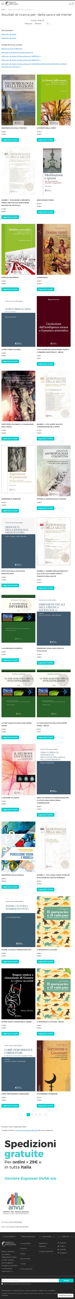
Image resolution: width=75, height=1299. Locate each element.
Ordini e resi (42, 1290)
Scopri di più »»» (7, 1271)
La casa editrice (25, 1243)
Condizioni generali (46, 1251)
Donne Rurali (42, 277)
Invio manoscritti (26, 1269)
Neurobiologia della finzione (13, 128)
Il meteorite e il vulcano (47, 950)
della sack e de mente (8, 34)
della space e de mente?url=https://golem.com (17, 52)
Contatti (23, 1264)
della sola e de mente (8, 38)
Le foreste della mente (46, 128)
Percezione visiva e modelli (12, 875)
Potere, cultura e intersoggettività (16, 950)
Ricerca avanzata (32, 1290)
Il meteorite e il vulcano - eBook (50, 1022)
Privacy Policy (27, 1284)
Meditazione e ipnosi (45, 200)
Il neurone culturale (10, 798)
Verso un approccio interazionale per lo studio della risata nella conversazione (53, 800)
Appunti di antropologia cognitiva (51, 499)
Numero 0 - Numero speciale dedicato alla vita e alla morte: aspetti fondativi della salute (52, 573)
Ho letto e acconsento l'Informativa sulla (17, 1284)
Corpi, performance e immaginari (15, 1094)
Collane (22, 1254)
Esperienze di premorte (11, 499)
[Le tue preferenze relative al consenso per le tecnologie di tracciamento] (65, 1295)
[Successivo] (45, 1114)
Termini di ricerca (18, 1290)
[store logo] (11, 3)
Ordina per (28, 23)
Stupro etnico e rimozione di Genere (16, 1022)
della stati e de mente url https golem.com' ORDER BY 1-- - (21, 56)
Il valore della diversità (11, 648)
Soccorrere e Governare (47, 1094)
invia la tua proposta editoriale (27, 1130)
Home (3, 10)
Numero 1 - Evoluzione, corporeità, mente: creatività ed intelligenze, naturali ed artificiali (15, 202)
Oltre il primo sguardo (11, 349)
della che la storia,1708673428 (11, 49)
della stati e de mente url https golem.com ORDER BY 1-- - (21, 60)
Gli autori (23, 1248)
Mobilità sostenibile (10, 277)
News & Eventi (25, 1259)
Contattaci (51, 1290)
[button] (20, 140)
